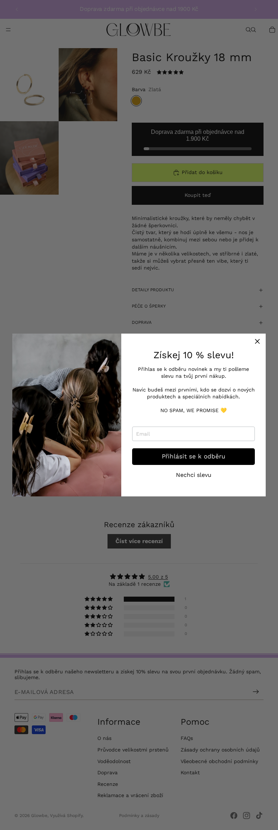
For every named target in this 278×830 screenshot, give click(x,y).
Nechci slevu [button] (193, 475)
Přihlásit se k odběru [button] (193, 456)
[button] (257, 342)
